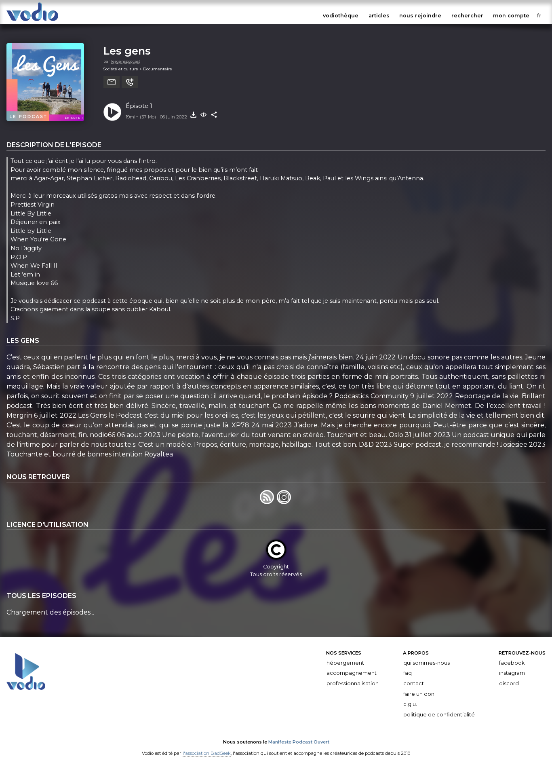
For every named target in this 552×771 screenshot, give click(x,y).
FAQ (407, 673)
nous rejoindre (420, 16)
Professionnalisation (353, 683)
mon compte (511, 16)
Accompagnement (352, 673)
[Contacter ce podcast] (111, 82)
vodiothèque (340, 16)
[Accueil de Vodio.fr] (32, 21)
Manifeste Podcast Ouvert (298, 742)
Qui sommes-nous (426, 663)
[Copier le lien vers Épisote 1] (214, 115)
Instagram (512, 673)
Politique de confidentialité (439, 715)
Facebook (512, 663)
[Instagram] (284, 502)
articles (379, 16)
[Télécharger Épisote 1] (193, 115)
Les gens (127, 50)
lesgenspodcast (125, 61)
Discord (509, 683)
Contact (413, 683)
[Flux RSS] (268, 502)
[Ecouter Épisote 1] (112, 112)
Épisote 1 (139, 106)
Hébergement (345, 663)
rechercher (467, 16)
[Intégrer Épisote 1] (204, 115)
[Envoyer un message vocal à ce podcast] (130, 82)
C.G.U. (410, 704)
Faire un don (418, 694)
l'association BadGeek (207, 753)
